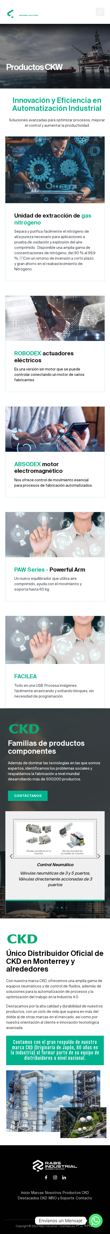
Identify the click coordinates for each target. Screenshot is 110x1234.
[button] (100, 12)
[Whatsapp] (96, 1221)
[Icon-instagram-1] (55, 1177)
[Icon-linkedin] (64, 1177)
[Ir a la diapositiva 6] (66, 907)
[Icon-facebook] (46, 1177)
